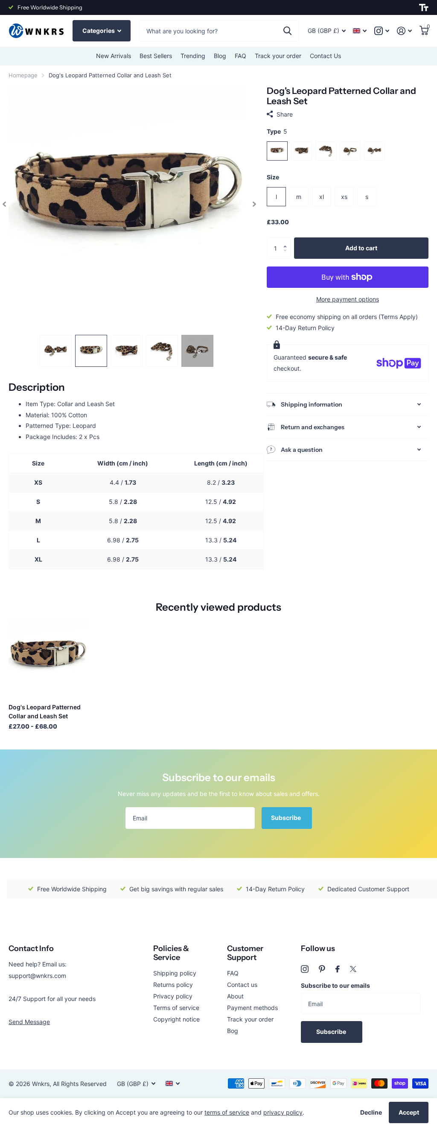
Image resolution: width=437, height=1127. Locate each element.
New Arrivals (113, 55)
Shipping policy (174, 973)
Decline (371, 1112)
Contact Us (325, 55)
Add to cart (361, 248)
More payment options (347, 299)
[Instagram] (305, 969)
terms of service (226, 1112)
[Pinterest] (322, 969)
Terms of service (176, 1007)
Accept (409, 1112)
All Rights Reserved (80, 1083)
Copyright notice (176, 1019)
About (235, 996)
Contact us (242, 984)
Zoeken (287, 30)
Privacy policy (172, 996)
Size (273, 177)
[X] (353, 969)
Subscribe (286, 817)
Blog (220, 55)
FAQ (240, 55)
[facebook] (337, 969)
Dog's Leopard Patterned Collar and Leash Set (45, 711)
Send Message (29, 1021)
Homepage (23, 75)
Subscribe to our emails (335, 985)
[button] (287, 240)
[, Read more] (382, 31)
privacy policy (283, 1112)
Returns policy (173, 984)
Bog (232, 1030)
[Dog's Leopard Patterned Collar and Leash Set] (48, 657)
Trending (193, 55)
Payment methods (252, 1007)
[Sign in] (404, 31)
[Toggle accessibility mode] (423, 7)
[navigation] (4, 204)
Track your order (278, 55)
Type (277, 131)
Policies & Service (171, 953)
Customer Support (245, 953)
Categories (99, 30)
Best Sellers (156, 55)
